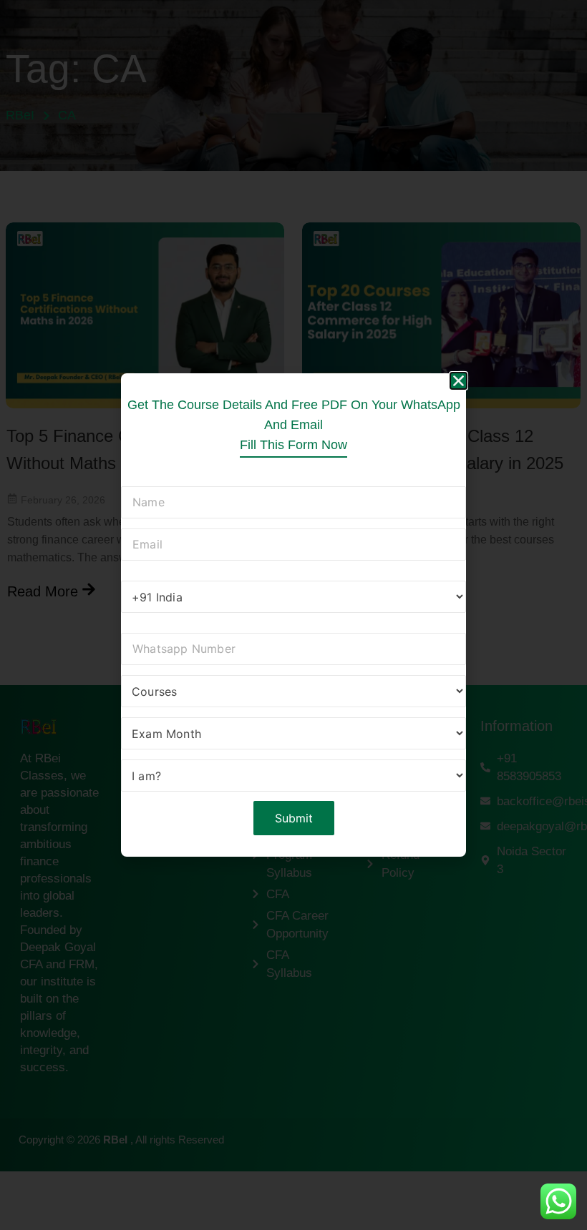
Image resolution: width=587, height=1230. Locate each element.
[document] (293, 615)
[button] (458, 380)
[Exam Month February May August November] (293, 735)
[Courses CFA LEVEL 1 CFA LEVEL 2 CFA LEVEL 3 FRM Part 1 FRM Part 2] (293, 693)
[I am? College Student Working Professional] (293, 778)
